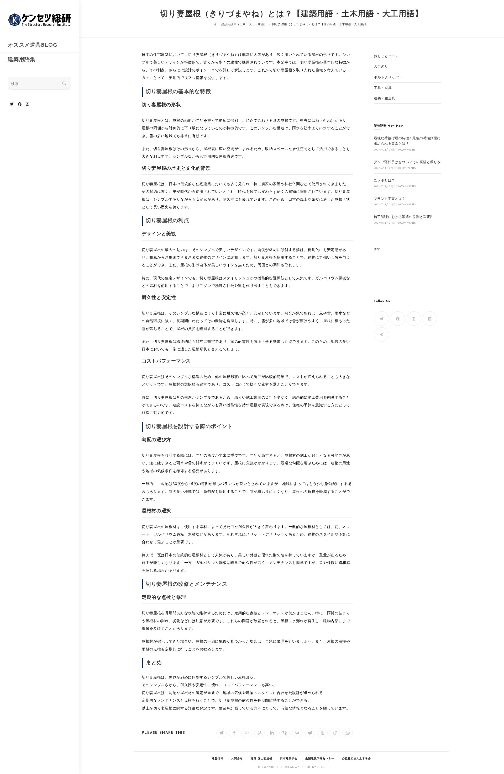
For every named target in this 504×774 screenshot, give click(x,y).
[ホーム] (215, 24)
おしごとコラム (386, 56)
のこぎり (381, 66)
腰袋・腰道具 (384, 98)
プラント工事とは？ (390, 198)
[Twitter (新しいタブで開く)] (12, 104)
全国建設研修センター (319, 758)
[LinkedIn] (430, 318)
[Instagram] (414, 318)
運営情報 (217, 758)
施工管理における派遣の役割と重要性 (404, 217)
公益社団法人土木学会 (356, 758)
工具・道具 (383, 88)
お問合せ (237, 758)
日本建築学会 (288, 758)
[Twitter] (382, 318)
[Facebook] (398, 318)
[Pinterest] (382, 334)
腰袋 (377, 248)
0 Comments (407, 149)
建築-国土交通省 (261, 758)
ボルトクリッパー (388, 77)
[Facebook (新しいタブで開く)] (20, 104)
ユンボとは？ (384, 180)
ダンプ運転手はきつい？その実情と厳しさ (407, 162)
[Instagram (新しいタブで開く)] (27, 104)
